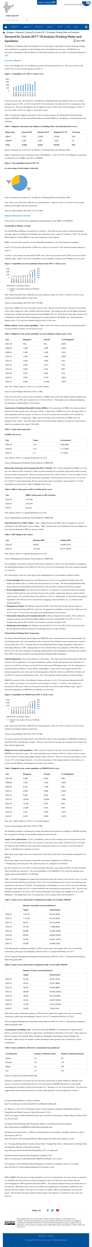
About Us (42, 1236)
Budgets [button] (49, 26)
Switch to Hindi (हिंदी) (46, 2)
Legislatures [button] (26, 26)
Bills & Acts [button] (38, 26)
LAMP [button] (68, 26)
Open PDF (80, 41)
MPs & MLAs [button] (14, 26)
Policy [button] (59, 26)
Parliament (19, 32)
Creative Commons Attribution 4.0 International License (59, 1219)
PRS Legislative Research (24, 1219)
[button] (6, 27)
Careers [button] (76, 26)
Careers (50, 1236)
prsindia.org (45, 1240)
